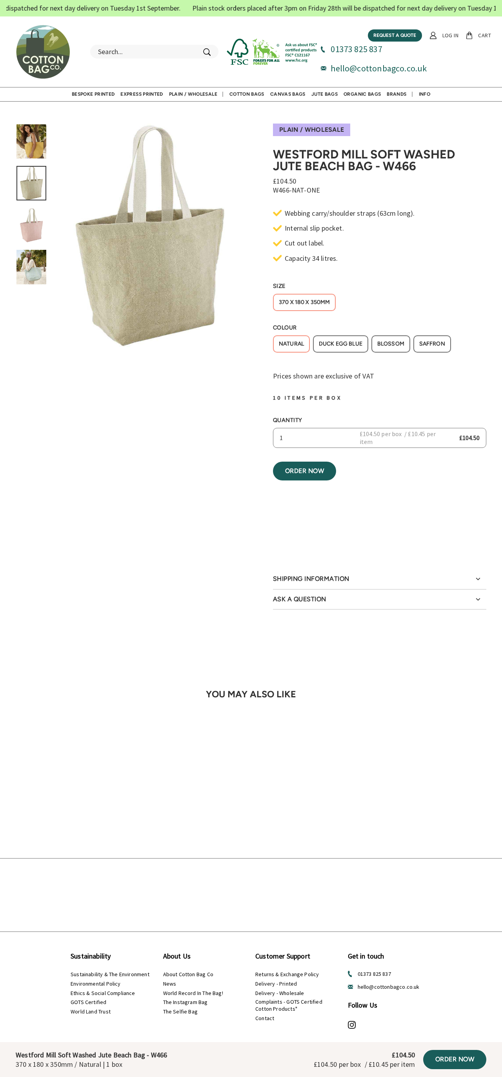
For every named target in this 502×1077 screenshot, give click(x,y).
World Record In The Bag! (193, 993)
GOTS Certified (89, 1002)
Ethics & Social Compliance (103, 993)
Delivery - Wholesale (279, 993)
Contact (264, 1018)
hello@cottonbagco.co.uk (379, 68)
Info (424, 94)
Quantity (287, 420)
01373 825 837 (356, 49)
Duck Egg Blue (340, 343)
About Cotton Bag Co (188, 974)
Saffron (432, 343)
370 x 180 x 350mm (304, 302)
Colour (285, 327)
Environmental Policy (96, 983)
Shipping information (311, 578)
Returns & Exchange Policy (287, 974)
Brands (396, 94)
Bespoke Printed (93, 94)
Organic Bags (362, 94)
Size (279, 285)
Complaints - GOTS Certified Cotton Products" (288, 1005)
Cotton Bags (246, 94)
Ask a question (299, 599)
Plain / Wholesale (193, 94)
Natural (291, 343)
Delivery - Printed (276, 983)
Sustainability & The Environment (110, 974)
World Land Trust (91, 1011)
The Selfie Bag (180, 1011)
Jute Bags (324, 94)
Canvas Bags (288, 94)
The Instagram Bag (185, 1002)
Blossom (390, 343)
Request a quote (395, 35)
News (169, 983)
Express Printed (141, 94)
